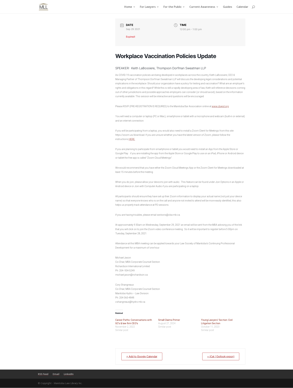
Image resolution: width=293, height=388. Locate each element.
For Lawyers (148, 7)
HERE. (132, 139)
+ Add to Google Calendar (141, 356)
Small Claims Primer (169, 320)
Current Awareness (202, 7)
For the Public (172, 7)
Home (128, 7)
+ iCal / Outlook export (220, 356)
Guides (227, 7)
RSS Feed (43, 374)
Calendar (242, 7)
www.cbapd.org (220, 106)
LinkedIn (69, 374)
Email (56, 374)
